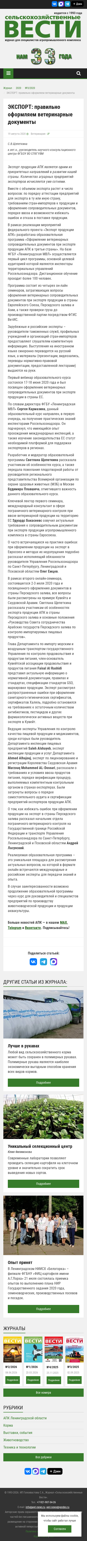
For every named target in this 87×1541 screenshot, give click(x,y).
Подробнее (43, 1082)
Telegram (14, 928)
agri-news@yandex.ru (57, 1507)
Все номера (43, 1392)
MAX (63, 922)
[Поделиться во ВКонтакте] (33, 962)
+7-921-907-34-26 (46, 1502)
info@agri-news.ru (35, 1507)
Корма (8, 1425)
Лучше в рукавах (23, 1045)
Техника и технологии (19, 1447)
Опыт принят (20, 1262)
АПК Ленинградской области (25, 1418)
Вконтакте (33, 928)
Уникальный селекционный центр (40, 1146)
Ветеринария (38, 133)
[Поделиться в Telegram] (43, 962)
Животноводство (16, 1440)
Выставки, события (17, 1433)
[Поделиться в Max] (53, 962)
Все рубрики (43, 1457)
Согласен (60, 1529)
